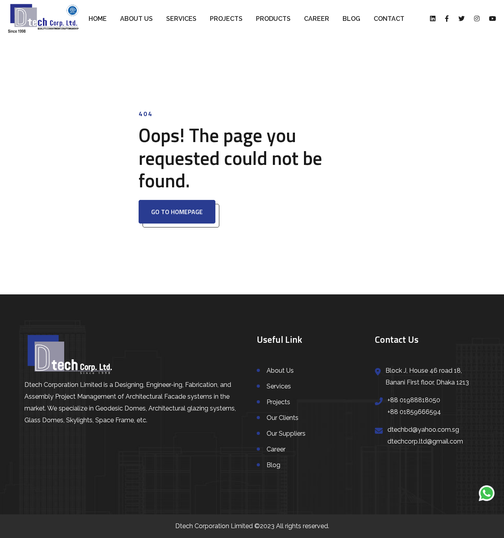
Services (181, 18)
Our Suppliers (286, 433)
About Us (280, 370)
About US (136, 18)
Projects (226, 18)
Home (98, 18)
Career (316, 18)
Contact (389, 18)
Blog (351, 18)
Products (273, 18)
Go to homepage (177, 211)
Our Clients (282, 418)
